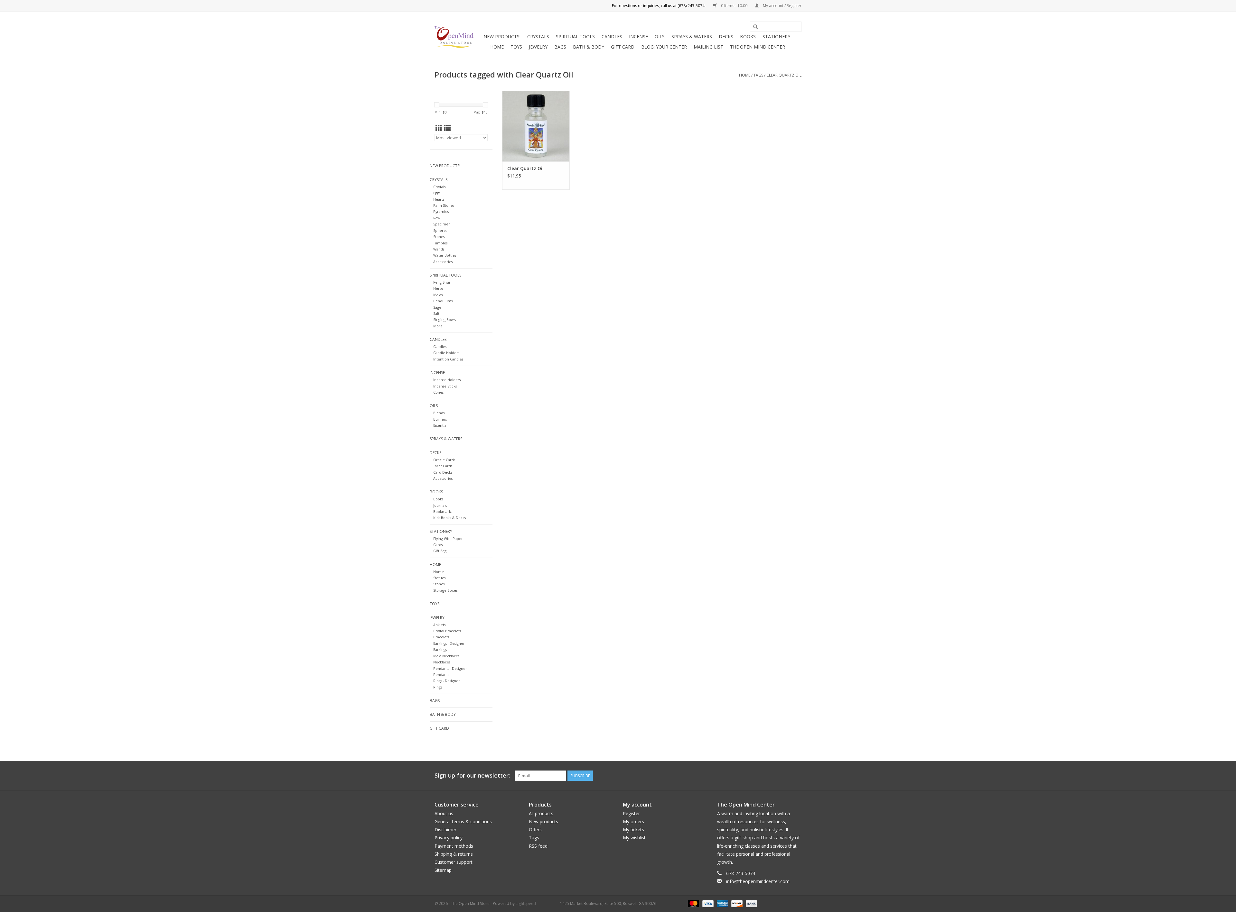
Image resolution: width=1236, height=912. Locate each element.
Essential (440, 425)
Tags (758, 75)
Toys (516, 47)
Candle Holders (446, 352)
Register (631, 813)
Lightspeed (526, 903)
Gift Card (622, 47)
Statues (439, 577)
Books (748, 36)
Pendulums (443, 300)
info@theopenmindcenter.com (758, 881)
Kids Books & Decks (449, 517)
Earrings (440, 649)
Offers (535, 829)
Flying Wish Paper (448, 538)
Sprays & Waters (691, 36)
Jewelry (538, 47)
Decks (726, 36)
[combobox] (775, 27)
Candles (612, 36)
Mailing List (708, 47)
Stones (439, 236)
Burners (440, 419)
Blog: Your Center (664, 47)
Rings (437, 687)
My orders (633, 821)
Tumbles (440, 243)
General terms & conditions (463, 821)
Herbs (438, 288)
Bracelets (441, 636)
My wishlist (634, 837)
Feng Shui (441, 282)
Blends (439, 412)
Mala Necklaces (446, 655)
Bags (560, 47)
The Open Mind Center (757, 47)
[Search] (755, 27)
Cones (438, 392)
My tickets (633, 829)
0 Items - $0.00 (734, 5)
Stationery (776, 36)
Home (497, 47)
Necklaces (441, 662)
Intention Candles (448, 359)
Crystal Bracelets (447, 630)
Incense (638, 36)
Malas (438, 294)
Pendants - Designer (450, 668)
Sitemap (443, 870)
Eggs (436, 192)
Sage (437, 307)
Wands (438, 249)
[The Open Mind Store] (454, 37)
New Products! (501, 36)
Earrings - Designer (449, 643)
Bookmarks (442, 511)
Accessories (443, 261)
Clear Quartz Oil (783, 75)
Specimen (442, 224)
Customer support (454, 862)
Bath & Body (588, 47)
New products (543, 821)
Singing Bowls (444, 319)
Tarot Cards (442, 465)
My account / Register (781, 5)
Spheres (440, 230)
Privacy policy (449, 837)
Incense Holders (447, 379)
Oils (660, 36)
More (438, 326)
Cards (438, 544)
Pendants (441, 674)
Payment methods (454, 846)
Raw (436, 217)
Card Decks (442, 472)
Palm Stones (443, 205)
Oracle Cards (444, 459)
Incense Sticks (445, 386)
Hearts (438, 199)
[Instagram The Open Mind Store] (796, 776)
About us (444, 813)
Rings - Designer (446, 680)
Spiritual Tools (575, 36)
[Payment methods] (693, 903)
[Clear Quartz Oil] (536, 126)
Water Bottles (444, 255)
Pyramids (441, 211)
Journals (440, 505)
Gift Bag (439, 550)
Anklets (439, 624)
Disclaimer (445, 829)
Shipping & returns (454, 854)
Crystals (538, 36)
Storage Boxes (445, 590)
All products (541, 813)
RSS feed (538, 846)
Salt (436, 313)
